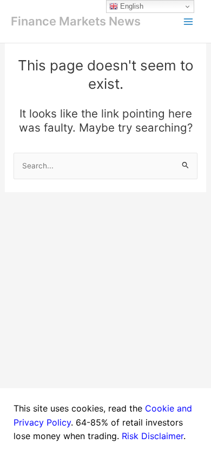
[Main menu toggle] (188, 22)
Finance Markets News (76, 21)
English (130, 6)
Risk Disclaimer (152, 435)
